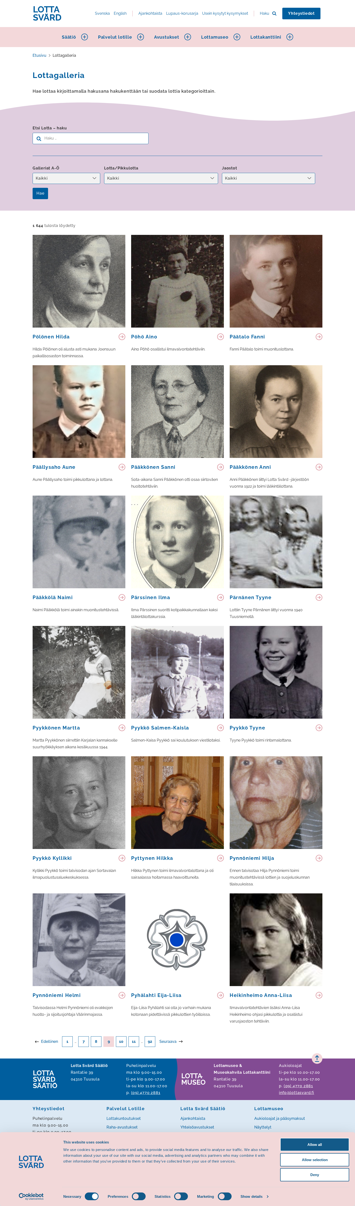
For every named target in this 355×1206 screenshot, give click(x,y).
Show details (252, 1196)
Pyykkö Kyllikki (52, 858)
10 (121, 1041)
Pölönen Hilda (51, 337)
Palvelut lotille (115, 37)
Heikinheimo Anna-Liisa (261, 995)
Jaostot (229, 168)
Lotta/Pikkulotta (121, 168)
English (120, 13)
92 (150, 1041)
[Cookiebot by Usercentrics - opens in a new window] (31, 1196)
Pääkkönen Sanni (153, 467)
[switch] (139, 1196)
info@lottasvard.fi (296, 1092)
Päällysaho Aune (54, 467)
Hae (40, 193)
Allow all (314, 1145)
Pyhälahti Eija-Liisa (156, 995)
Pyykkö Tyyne (247, 728)
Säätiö (69, 37)
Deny (314, 1175)
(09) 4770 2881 (145, 1092)
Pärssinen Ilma (150, 597)
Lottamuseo (214, 37)
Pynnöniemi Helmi (57, 995)
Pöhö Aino (144, 337)
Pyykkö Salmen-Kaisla (160, 728)
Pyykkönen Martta (56, 728)
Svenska (102, 13)
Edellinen (49, 1041)
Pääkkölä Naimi (53, 597)
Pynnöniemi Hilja (252, 858)
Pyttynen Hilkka (152, 858)
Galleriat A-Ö (46, 168)
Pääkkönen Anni (250, 467)
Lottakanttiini (265, 37)
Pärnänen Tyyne (250, 597)
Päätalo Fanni (247, 337)
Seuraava (168, 1041)
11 (134, 1041)
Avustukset (166, 37)
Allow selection (315, 1160)
